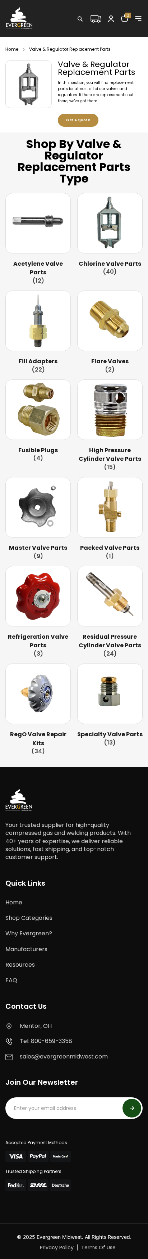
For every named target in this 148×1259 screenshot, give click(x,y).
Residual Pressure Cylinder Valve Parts (110, 641)
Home (12, 49)
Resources (20, 965)
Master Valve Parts (38, 548)
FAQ (11, 980)
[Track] (95, 18)
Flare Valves (110, 361)
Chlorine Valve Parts (110, 264)
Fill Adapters (38, 361)
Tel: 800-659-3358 (46, 1041)
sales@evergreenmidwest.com (64, 1056)
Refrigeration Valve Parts (38, 641)
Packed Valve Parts (109, 548)
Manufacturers (26, 949)
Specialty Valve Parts (110, 734)
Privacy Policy (57, 1247)
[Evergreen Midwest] (19, 18)
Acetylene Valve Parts (38, 268)
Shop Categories (28, 918)
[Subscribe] (131, 1108)
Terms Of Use (98, 1247)
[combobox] (103, 34)
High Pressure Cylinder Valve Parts (110, 454)
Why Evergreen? (28, 933)
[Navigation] (138, 18)
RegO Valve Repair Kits (38, 738)
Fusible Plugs (38, 450)
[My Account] (111, 18)
